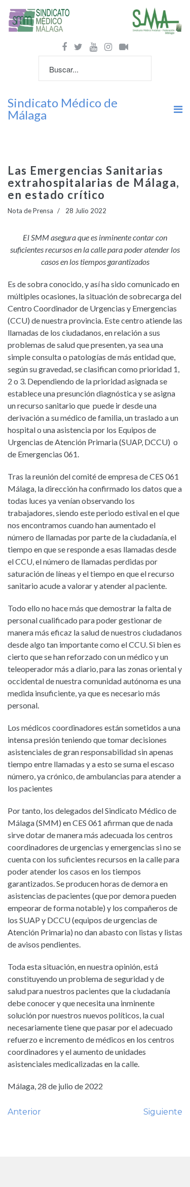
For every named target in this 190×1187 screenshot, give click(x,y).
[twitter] (78, 46)
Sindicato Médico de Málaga (63, 109)
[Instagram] (108, 46)
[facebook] (64, 46)
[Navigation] (178, 109)
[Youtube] (93, 46)
